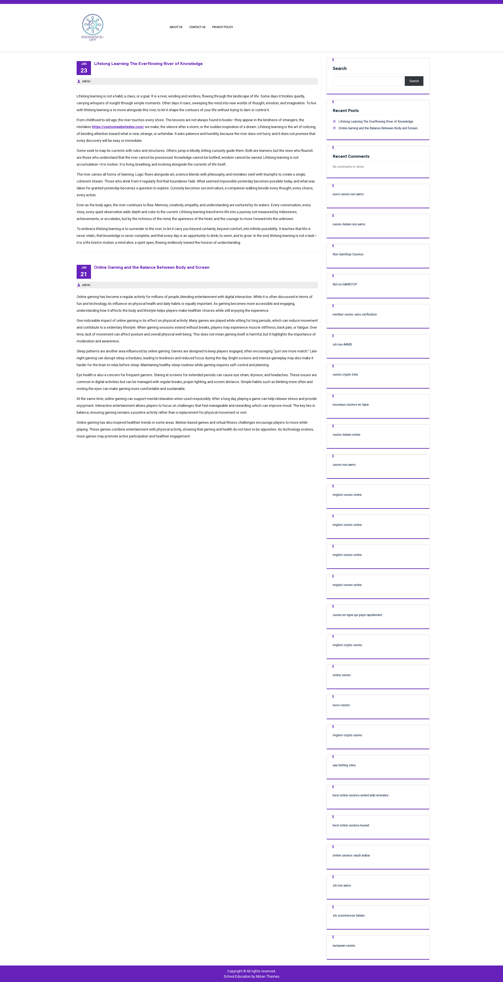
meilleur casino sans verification (355, 314)
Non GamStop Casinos (348, 254)
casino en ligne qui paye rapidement (357, 615)
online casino (342, 675)
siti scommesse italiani (349, 915)
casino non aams (344, 465)
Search (340, 68)
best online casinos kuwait (351, 825)
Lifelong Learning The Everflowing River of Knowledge (148, 63)
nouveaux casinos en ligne (351, 404)
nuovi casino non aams (348, 194)
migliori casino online (347, 495)
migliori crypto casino (347, 645)
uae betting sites (344, 765)
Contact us (197, 27)
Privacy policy (222, 27)
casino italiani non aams (349, 224)
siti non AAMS (342, 344)
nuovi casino (341, 705)
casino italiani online (346, 434)
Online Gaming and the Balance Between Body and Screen (151, 267)
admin (86, 81)
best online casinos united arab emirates (360, 795)
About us (176, 27)
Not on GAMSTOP (345, 284)
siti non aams (342, 885)
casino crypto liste (345, 374)
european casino (344, 945)
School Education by (251, 976)
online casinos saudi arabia (351, 855)
